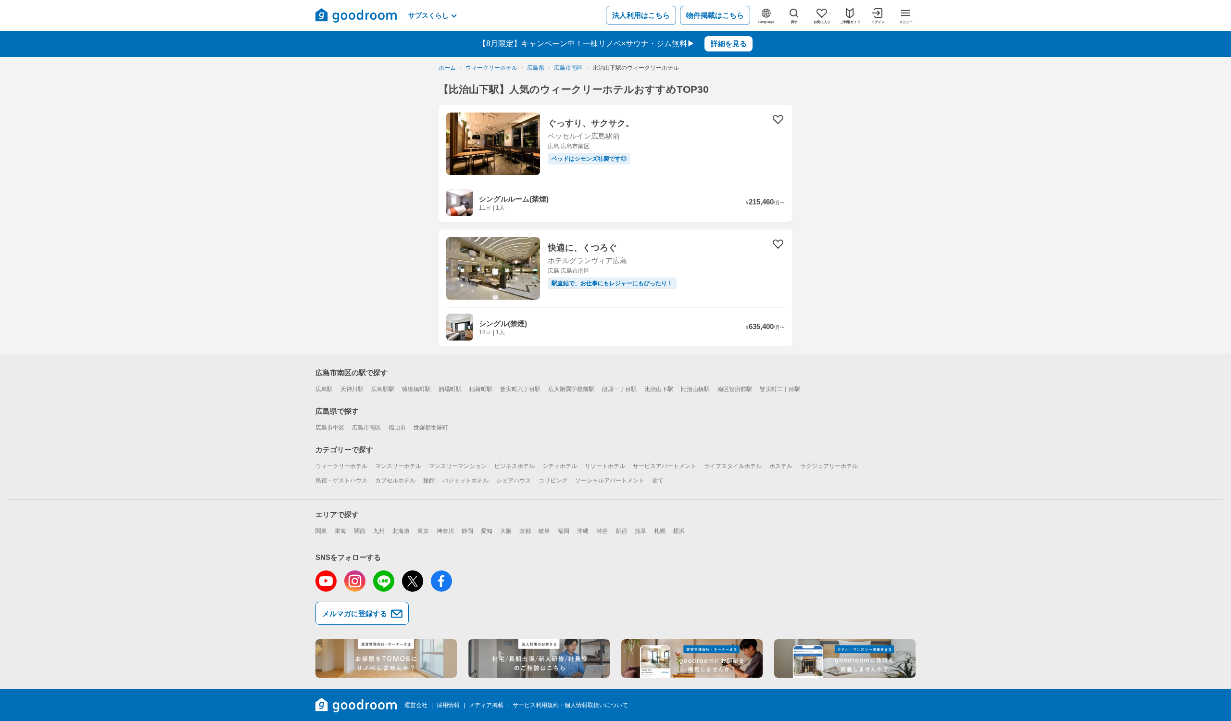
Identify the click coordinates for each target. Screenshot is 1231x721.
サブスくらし (428, 15)
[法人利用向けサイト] (539, 658)
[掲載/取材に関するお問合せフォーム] (845, 658)
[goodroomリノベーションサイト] (386, 658)
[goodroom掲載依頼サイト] (692, 658)
